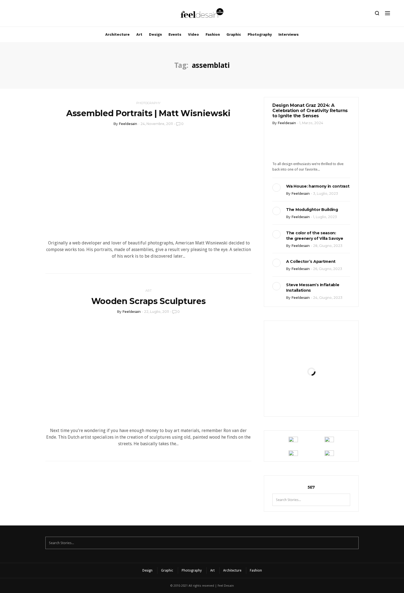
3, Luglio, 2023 (325, 193)
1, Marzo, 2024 (311, 123)
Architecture (117, 34)
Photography (260, 34)
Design (155, 34)
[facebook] (24, 14)
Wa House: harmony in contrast (317, 186)
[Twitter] (33, 14)
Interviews (288, 34)
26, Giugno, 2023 (327, 269)
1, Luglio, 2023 (325, 217)
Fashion (213, 34)
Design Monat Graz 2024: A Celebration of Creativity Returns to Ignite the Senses (310, 110)
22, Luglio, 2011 (156, 312)
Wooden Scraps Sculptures (148, 301)
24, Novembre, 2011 (156, 124)
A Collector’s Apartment (311, 261)
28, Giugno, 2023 (327, 246)
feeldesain (128, 124)
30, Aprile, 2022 (324, 399)
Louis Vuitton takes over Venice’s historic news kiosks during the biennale (311, 353)
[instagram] (14, 14)
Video (193, 34)
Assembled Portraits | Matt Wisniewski (148, 113)
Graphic (233, 34)
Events (174, 34)
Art (139, 34)
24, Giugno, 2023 (327, 298)
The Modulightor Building (312, 209)
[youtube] (42, 14)
